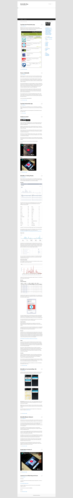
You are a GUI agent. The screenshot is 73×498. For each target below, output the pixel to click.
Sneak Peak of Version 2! (26, 449)
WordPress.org (47, 55)
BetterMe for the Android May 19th (28, 369)
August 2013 (46, 42)
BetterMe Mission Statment (26, 417)
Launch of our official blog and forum (29, 475)
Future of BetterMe (24, 73)
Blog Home (22, 19)
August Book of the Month (48, 28)
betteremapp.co (29, 409)
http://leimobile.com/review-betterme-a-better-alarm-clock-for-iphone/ (28, 338)
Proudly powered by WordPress (36, 495)
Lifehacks (46, 49)
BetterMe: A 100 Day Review (26, 175)
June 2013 (46, 44)
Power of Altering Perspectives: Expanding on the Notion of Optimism (48, 30)
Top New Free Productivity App (27, 24)
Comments (47, 54)
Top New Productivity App (26, 103)
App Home (25, 19)
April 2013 (46, 45)
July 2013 (46, 43)
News (23, 69)
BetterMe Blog (24, 4)
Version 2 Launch (24, 116)
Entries (46, 53)
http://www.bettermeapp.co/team (24, 483)
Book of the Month (47, 48)
